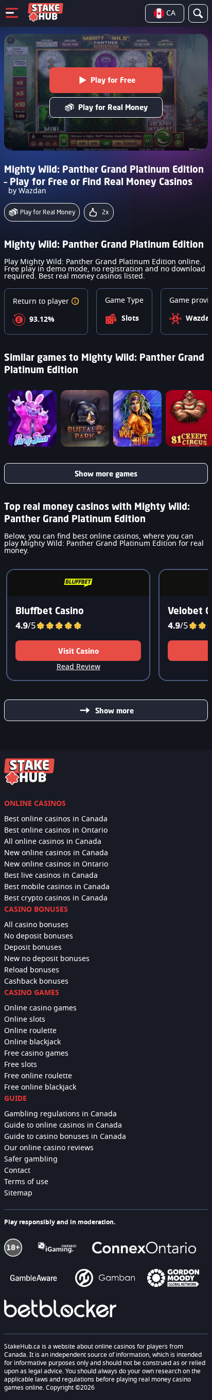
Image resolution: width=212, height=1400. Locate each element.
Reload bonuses (31, 970)
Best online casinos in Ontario (56, 830)
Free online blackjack (40, 1087)
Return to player (42, 301)
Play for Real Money (113, 107)
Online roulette (30, 1031)
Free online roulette (38, 1076)
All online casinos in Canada (52, 841)
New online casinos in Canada (56, 853)
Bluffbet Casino (49, 610)
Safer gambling (31, 1159)
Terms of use (26, 1182)
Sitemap (18, 1193)
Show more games (106, 473)
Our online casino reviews (49, 1148)
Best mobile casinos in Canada (57, 887)
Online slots (24, 1019)
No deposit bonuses (38, 936)
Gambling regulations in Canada (60, 1114)
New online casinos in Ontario (56, 864)
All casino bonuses (36, 925)
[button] (75, 301)
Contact (17, 1170)
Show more (114, 710)
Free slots (20, 1065)
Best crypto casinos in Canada (56, 898)
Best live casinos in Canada (51, 875)
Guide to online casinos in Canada (63, 1125)
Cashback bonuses (36, 981)
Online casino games (40, 1008)
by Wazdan (27, 191)
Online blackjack (32, 1042)
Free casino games (36, 1053)
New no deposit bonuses (47, 959)
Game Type (124, 300)
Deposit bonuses (33, 947)
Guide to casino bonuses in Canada (65, 1136)
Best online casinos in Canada (56, 819)
